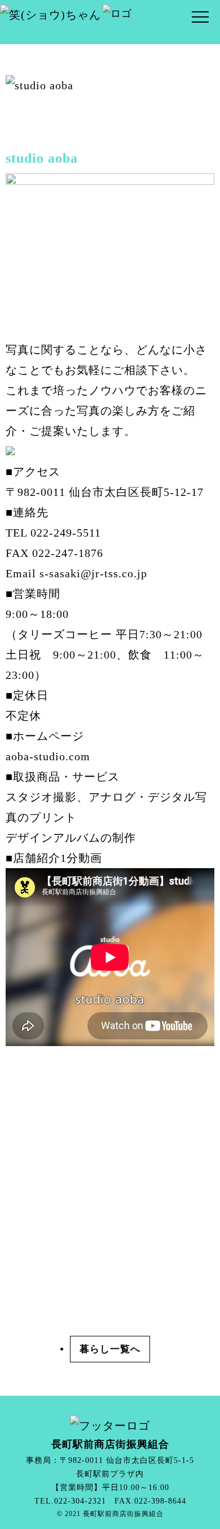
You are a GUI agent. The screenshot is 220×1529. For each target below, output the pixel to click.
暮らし (95, 1349)
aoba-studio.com (48, 756)
